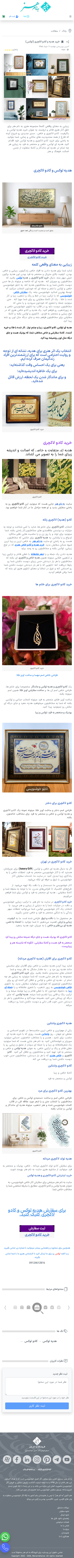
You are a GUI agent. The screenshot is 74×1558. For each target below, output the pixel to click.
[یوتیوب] (67, 1459)
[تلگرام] (57, 1459)
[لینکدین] (27, 1459)
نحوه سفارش (64, 1511)
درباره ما (66, 1529)
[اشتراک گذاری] (67, 42)
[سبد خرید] (3, 17)
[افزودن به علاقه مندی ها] (62, 42)
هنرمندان (65, 1532)
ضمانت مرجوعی (62, 1522)
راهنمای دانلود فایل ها (60, 1518)
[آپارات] (7, 1459)
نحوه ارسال (65, 1515)
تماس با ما (65, 1525)
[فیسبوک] (17, 1459)
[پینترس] (47, 1459)
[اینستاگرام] (37, 1459)
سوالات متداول (63, 1507)
